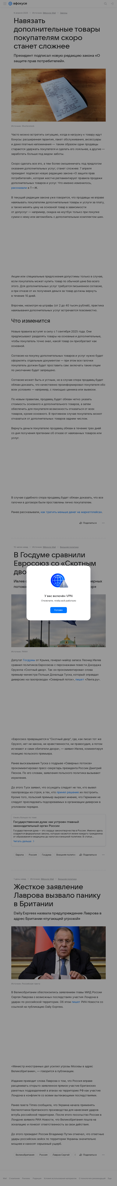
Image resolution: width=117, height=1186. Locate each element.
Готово (58, 610)
